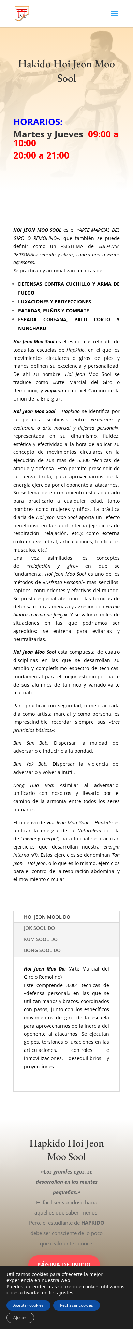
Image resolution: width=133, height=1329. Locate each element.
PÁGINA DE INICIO (64, 1265)
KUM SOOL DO (41, 939)
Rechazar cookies (76, 1305)
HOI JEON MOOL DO (47, 916)
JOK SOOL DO (39, 928)
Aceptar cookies (28, 1305)
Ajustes (20, 1317)
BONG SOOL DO (42, 950)
